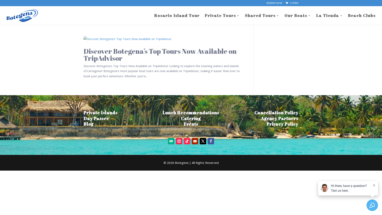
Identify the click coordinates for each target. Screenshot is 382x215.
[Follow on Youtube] (195, 141)
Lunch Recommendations (191, 112)
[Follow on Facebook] (211, 141)
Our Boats (296, 16)
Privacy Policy (282, 124)
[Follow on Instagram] (179, 141)
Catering (191, 118)
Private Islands (101, 112)
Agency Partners (279, 118)
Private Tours (220, 16)
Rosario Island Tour (177, 16)
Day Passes (96, 118)
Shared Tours (260, 16)
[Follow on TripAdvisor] (171, 141)
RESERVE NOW (274, 3)
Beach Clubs (362, 16)
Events (191, 124)
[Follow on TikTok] (187, 141)
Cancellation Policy (276, 112)
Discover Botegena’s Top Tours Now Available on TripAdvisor (160, 54)
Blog (89, 124)
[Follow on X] (203, 141)
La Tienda (327, 16)
